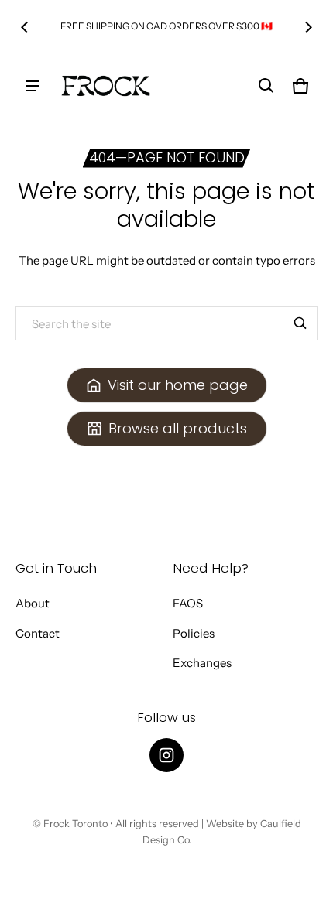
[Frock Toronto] (105, 86)
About (32, 603)
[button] (266, 86)
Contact (37, 633)
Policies (194, 633)
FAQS (188, 603)
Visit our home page (178, 385)
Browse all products (177, 428)
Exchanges (202, 662)
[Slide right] (308, 27)
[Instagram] (166, 755)
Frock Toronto (75, 823)
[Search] (300, 323)
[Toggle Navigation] (32, 86)
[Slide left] (24, 27)
